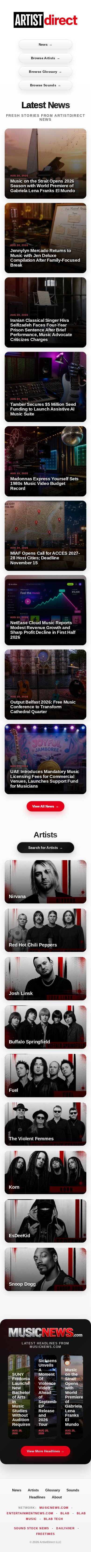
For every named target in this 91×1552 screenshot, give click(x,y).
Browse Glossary (45, 71)
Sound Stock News (31, 1528)
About (57, 1497)
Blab (65, 1513)
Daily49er (65, 1528)
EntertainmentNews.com (30, 1513)
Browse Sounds (45, 85)
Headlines (37, 1497)
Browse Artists (45, 58)
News (45, 44)
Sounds (72, 1490)
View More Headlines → (45, 1451)
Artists (33, 1490)
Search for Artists (45, 848)
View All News (45, 806)
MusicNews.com (54, 1507)
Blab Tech (53, 1519)
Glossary (52, 1490)
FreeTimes (45, 1534)
